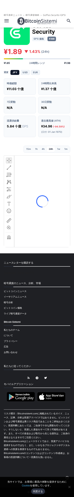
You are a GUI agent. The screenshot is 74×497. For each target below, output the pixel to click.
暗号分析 (8, 302)
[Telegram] (37, 378)
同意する (38, 491)
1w (58, 149)
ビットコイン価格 (13, 307)
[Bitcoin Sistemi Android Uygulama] (22, 401)
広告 (6, 346)
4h (43, 149)
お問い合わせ (10, 352)
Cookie (26, 485)
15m (28, 149)
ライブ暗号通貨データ (15, 313)
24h (51, 149)
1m (66, 149)
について (8, 335)
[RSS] (28, 378)
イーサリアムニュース (15, 296)
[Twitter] (45, 378)
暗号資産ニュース (13, 15)
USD (25, 72)
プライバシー (10, 341)
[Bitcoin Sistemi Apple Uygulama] (52, 401)
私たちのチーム (12, 329)
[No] (69, 487)
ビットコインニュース (15, 291)
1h (36, 149)
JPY (15, 72)
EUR (35, 72)
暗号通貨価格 (32, 15)
